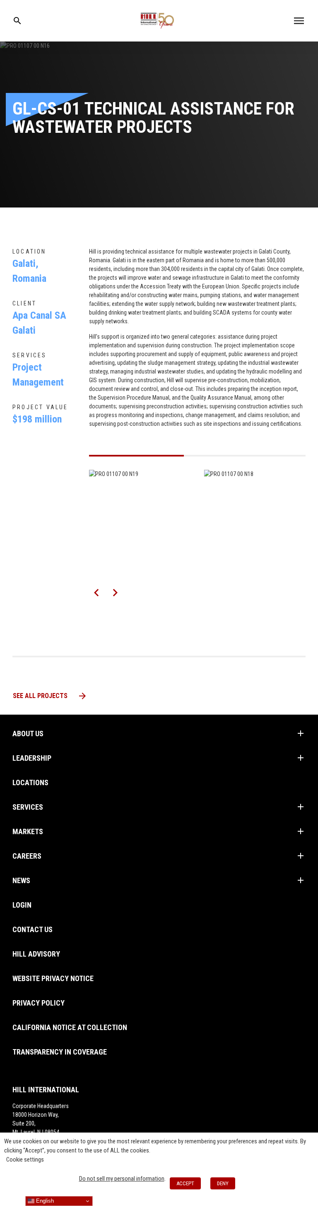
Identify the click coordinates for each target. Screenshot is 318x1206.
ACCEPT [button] (185, 1183)
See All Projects (50, 696)
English (44, 1201)
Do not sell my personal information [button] (121, 1178)
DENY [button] (223, 1183)
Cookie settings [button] (25, 1159)
